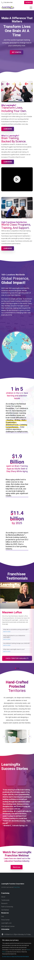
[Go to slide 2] (17, 668)
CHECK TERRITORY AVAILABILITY (17, 658)
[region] (17, 948)
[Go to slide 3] (18, 668)
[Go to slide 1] (15, 668)
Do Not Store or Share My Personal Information (15, 956)
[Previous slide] (4, 736)
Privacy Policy (17, 887)
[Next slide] (29, 736)
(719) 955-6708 (7, 2)
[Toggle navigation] (31, 7)
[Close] (32, 939)
